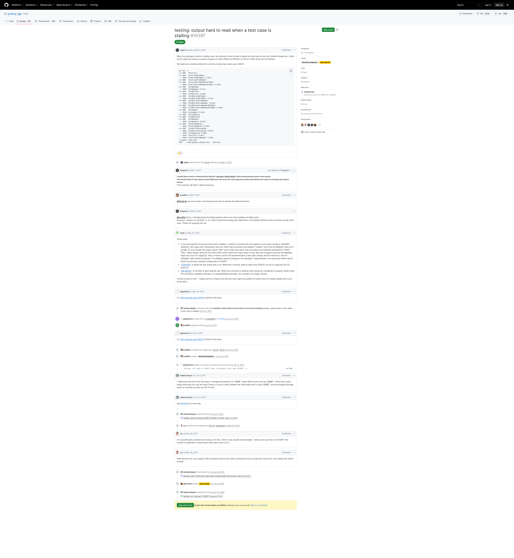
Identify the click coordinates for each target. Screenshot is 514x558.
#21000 (184, 403)
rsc (181, 433)
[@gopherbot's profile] (177, 291)
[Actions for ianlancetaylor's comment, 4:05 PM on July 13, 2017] (294, 397)
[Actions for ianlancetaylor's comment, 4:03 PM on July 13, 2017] (294, 375)
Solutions (31, 4)
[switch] (180, 153)
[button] (291, 71)
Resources (46, 4)
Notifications (467, 14)
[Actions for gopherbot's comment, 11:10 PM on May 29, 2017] (294, 291)
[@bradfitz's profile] (177, 195)
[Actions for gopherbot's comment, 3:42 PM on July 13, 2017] (294, 333)
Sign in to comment (259, 505)
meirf (182, 233)
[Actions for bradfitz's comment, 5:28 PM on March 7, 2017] (294, 195)
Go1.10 (216, 350)
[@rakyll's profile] (177, 50)
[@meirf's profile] (177, 233)
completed (210, 319)
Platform (16, 4)
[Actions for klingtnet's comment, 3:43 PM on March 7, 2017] (294, 170)
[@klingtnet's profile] (177, 170)
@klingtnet (182, 201)
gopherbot (184, 291)
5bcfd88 (289, 368)
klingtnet (184, 170)
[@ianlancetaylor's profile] (177, 375)
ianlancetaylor (186, 375)
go (19, 13)
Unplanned (220, 425)
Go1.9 (206, 162)
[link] (184, 162)
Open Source (63, 4)
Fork (484, 14)
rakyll (182, 50)
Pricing (94, 4)
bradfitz (183, 195)
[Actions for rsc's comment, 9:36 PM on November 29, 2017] (294, 433)
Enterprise (80, 4)
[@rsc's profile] (177, 433)
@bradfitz (181, 217)
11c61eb (221, 319)
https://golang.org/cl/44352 (192, 297)
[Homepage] (6, 5)
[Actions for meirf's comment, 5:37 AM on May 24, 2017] (294, 233)
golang (11, 13)
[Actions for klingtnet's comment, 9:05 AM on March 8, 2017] (294, 211)
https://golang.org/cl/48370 (192, 339)
